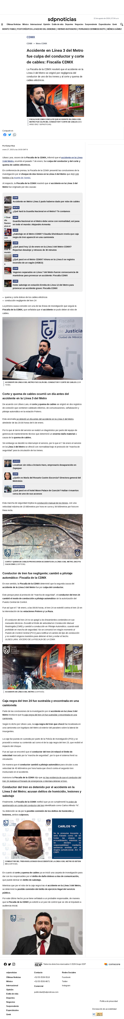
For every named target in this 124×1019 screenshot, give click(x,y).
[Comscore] (112, 964)
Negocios (79, 24)
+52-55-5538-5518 (42, 977)
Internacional (36, 24)
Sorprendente (91, 24)
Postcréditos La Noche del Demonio (36, 29)
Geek (114, 24)
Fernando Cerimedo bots (91, 29)
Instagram (66, 986)
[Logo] (62, 19)
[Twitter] (9, 134)
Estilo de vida (57, 24)
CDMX (29, 44)
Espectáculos (105, 24)
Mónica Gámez (114, 29)
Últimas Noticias (14, 24)
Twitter (65, 981)
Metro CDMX (41, 44)
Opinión (46, 24)
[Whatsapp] (14, 134)
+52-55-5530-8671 (42, 981)
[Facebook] (4, 134)
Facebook (66, 977)
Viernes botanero (67, 29)
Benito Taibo (8, 29)
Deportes (69, 24)
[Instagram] (13, 964)
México (25, 24)
